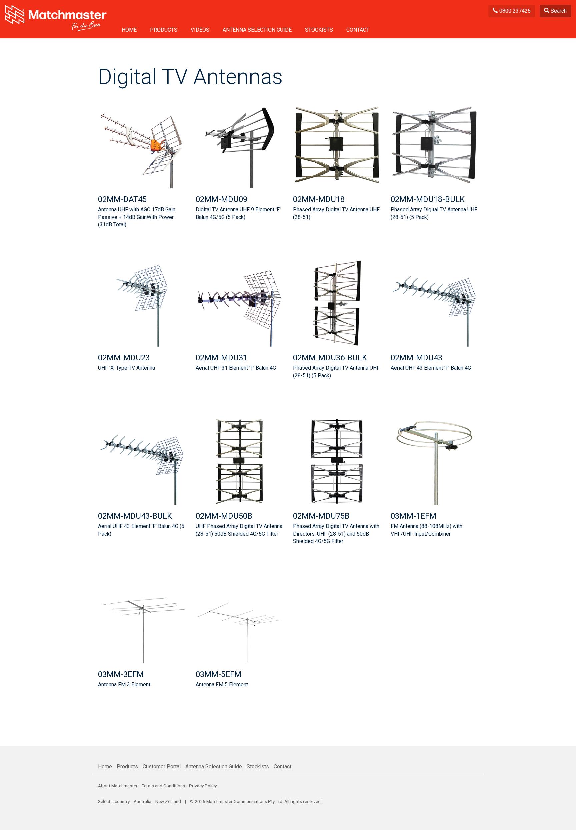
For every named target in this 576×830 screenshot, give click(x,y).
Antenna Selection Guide (257, 30)
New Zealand (168, 801)
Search (558, 11)
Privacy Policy (203, 785)
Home (129, 30)
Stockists (319, 30)
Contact (357, 30)
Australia (142, 801)
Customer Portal (162, 766)
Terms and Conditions (163, 785)
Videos (200, 30)
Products (163, 30)
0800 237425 (514, 11)
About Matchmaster (118, 785)
